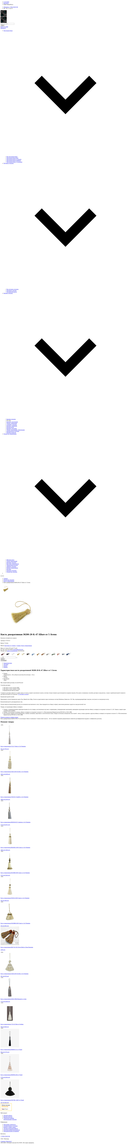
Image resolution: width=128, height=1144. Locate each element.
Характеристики (8, 663)
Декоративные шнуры (12, 565)
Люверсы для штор (11, 566)
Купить (2, 659)
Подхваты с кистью (11, 290)
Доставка (6, 664)
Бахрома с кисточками (12, 421)
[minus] (1, 657)
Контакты (6, 3)
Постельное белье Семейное (14, 160)
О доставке (6, 1)
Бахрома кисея (10, 427)
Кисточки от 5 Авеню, (10, 645)
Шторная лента (10, 559)
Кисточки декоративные (13, 563)
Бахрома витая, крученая (13, 431)
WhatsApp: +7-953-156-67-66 (11, 7)
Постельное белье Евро (12, 158)
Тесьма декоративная (12, 561)
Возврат (6, 667)
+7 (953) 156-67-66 (5, 1136)
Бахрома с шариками (12, 426)
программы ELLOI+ (18, 649)
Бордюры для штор (11, 562)
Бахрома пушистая (11, 432)
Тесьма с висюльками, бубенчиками (16, 430)
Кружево (9, 569)
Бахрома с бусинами (12, 428)
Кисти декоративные (26, 645)
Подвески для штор (11, 570)
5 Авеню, (18, 645)
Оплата (5, 665)
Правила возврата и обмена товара (9, 717)
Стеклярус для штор (12, 424)
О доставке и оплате (23, 694)
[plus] (16, 657)
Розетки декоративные (12, 568)
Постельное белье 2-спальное (14, 159)
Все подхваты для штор (12, 289)
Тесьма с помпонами (12, 423)
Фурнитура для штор (12, 572)
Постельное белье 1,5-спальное (14, 162)
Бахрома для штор (11, 419)
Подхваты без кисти (12, 292)
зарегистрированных (12, 650)
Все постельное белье (12, 156)
